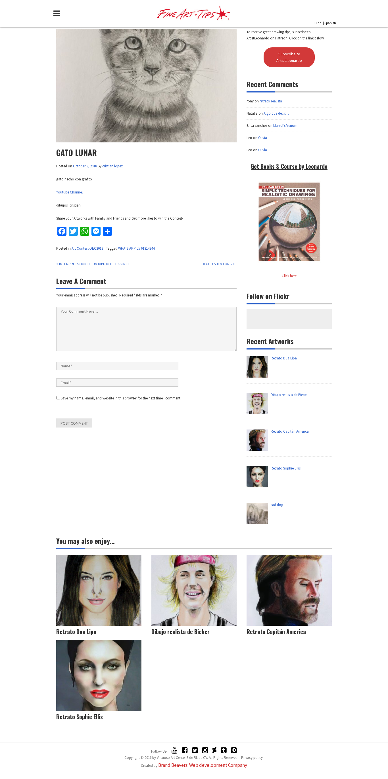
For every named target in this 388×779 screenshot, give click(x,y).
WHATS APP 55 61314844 (136, 248)
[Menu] (58, 13)
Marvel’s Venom (285, 125)
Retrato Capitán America (276, 631)
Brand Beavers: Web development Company (202, 765)
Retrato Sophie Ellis (79, 716)
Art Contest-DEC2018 (87, 248)
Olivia (262, 137)
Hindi (318, 23)
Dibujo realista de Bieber (180, 631)
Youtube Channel (69, 192)
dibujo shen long (217, 264)
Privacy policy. (252, 757)
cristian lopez (112, 166)
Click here (289, 275)
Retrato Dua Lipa (76, 631)
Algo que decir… (276, 113)
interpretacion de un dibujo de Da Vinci (93, 264)
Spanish (330, 23)
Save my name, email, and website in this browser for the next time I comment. (121, 398)
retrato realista (271, 101)
